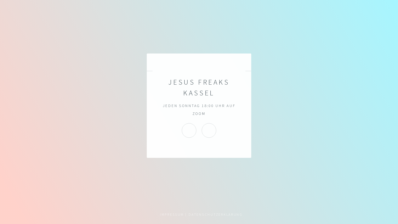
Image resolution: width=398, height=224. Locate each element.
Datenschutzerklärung (216, 214)
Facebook (209, 130)
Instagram (189, 130)
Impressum (172, 214)
